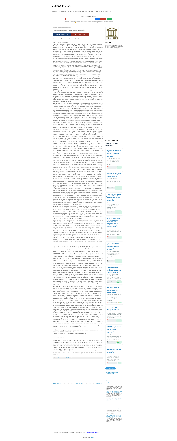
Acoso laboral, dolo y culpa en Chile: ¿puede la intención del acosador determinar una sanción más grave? (114, 153)
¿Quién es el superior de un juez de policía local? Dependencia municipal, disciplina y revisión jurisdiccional (114, 197)
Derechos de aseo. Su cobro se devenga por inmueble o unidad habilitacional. (114, 392)
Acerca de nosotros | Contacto (112, 372)
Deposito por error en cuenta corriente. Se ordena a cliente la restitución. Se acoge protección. (114, 399)
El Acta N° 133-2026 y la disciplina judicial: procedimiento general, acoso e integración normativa (113, 246)
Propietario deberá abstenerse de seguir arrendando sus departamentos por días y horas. (114, 408)
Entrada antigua (99, 383)
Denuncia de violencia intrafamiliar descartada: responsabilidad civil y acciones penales (114, 290)
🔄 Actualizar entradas (110, 368)
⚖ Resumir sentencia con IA (62, 34)
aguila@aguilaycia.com (93, 432)
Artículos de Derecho (110, 373)
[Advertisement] (78, 371)
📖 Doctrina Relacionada (80, 34)
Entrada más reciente (57, 383)
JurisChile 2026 (61, 5)
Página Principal (79, 383)
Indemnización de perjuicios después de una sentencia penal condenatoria (114, 350)
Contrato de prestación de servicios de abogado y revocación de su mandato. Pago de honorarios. (113, 416)
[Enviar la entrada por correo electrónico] (72, 357)
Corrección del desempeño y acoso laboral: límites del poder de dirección (114, 174)
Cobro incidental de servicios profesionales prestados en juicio (113, 309)
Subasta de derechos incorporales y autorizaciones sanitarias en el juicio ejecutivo (114, 270)
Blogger (92, 437)
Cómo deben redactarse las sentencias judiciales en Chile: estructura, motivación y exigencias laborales (114, 329)
